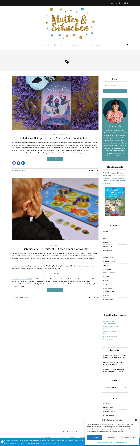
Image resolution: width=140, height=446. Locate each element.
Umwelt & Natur (108, 292)
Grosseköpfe (107, 329)
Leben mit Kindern (109, 261)
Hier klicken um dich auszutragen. (50, 443)
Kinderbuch (63, 135)
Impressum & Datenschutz (105, 442)
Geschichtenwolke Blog (110, 326)
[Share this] (89, 171)
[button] (136, 420)
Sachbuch (106, 276)
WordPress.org (108, 415)
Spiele (105, 284)
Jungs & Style (107, 250)
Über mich (58, 45)
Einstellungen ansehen (128, 437)
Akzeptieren (95, 437)
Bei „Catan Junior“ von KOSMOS (22, 279)
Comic (105, 239)
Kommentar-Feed (109, 411)
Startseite (44, 45)
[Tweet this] (92, 171)
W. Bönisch (106, 355)
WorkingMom (108, 299)
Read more (55, 158)
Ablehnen (111, 437)
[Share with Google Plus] (94, 171)
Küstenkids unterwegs (110, 336)
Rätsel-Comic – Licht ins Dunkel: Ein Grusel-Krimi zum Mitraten (114, 357)
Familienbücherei (108, 321)
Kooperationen (93, 45)
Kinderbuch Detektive (110, 331)
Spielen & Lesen (55, 245)
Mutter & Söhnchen (109, 362)
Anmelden (106, 404)
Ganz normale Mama (109, 323)
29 (27, 297)
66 (24, 171)
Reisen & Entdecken (109, 273)
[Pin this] (97, 171)
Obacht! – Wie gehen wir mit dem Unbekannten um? (114, 364)
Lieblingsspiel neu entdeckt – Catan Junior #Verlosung (55, 249)
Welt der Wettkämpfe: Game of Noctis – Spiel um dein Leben (54, 138)
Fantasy (45, 135)
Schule (105, 280)
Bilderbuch (107, 235)
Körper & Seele (108, 257)
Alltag (105, 231)
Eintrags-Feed (108, 407)
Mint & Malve (107, 339)
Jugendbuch (53, 135)
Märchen (106, 265)
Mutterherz (107, 269)
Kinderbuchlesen (108, 334)
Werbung (106, 295)
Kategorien (74, 45)
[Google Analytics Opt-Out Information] (2, 442)
